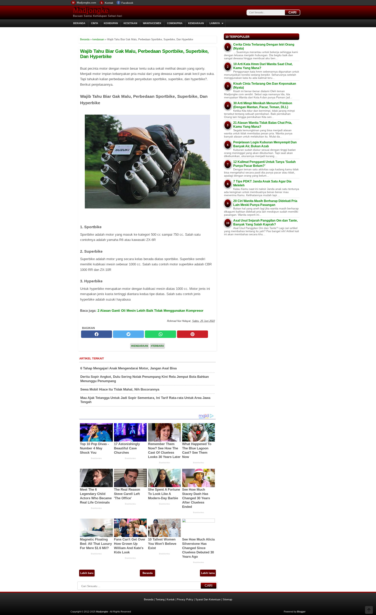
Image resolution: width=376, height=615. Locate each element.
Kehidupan (111, 23)
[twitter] (128, 334)
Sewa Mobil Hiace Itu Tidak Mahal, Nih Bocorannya (119, 389)
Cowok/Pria (175, 23)
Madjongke (90, 10)
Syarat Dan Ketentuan (208, 599)
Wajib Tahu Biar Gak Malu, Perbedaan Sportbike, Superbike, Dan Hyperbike (144, 53)
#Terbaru (157, 346)
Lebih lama (208, 573)
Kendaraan (196, 23)
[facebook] (96, 334)
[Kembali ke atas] (369, 610)
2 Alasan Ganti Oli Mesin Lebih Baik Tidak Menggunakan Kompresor (150, 310)
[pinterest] (192, 334)
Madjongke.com (86, 2)
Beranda (79, 23)
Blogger (301, 611)
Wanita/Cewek (152, 23)
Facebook (127, 2)
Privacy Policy (185, 599)
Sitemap (227, 599)
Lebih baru (86, 573)
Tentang (159, 599)
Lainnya (215, 23)
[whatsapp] (160, 334)
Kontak (109, 2)
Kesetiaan (130, 23)
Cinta (94, 23)
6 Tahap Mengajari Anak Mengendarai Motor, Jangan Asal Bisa (128, 368)
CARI (292, 12)
